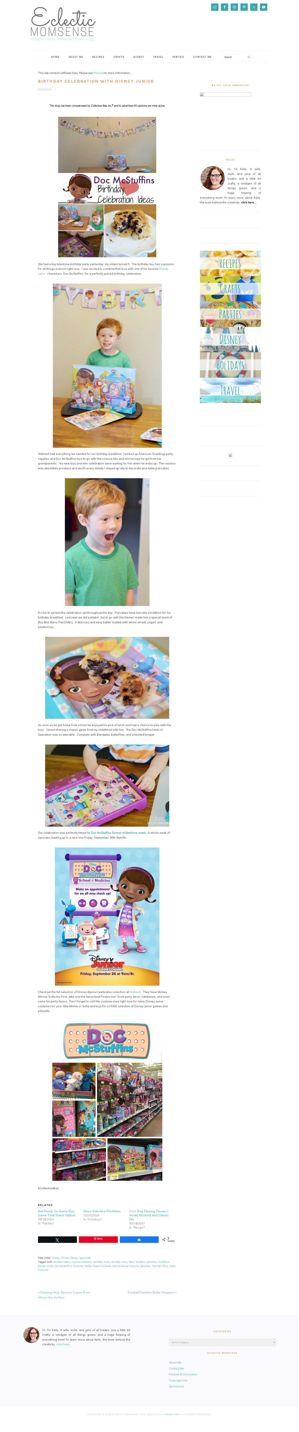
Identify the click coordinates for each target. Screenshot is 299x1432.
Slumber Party (160, 1266)
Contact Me (176, 1368)
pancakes (145, 1266)
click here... (248, 202)
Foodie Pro (172, 1414)
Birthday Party (102, 1262)
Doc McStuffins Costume (69, 1266)
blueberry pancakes (146, 1262)
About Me (175, 1362)
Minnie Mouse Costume (125, 1266)
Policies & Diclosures (183, 1374)
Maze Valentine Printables (102, 1211)
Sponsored (85, 1257)
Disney (56, 1257)
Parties (65, 1257)
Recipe (74, 1257)
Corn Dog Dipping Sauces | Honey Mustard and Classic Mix (149, 1215)
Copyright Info (178, 1380)
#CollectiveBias (62, 1262)
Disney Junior (45, 1266)
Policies (98, 73)
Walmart (135, 992)
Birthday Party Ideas (122, 1262)
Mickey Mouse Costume (98, 1266)
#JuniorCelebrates (82, 1262)
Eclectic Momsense (63, 24)
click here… (63, 1344)
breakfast (164, 1262)
